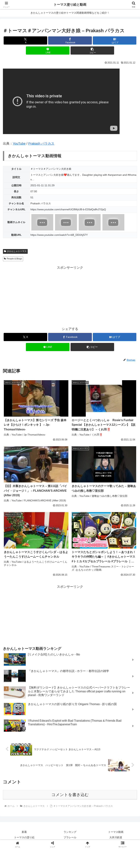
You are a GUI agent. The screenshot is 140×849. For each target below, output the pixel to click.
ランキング (70, 831)
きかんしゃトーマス (17, 251)
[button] (92, 50)
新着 (24, 831)
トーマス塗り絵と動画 (70, 4)
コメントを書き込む (70, 794)
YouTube (19, 143)
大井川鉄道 (115, 837)
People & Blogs (14, 258)
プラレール (70, 837)
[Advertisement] (70, 296)
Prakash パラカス (41, 143)
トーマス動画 (115, 831)
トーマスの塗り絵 (24, 837)
